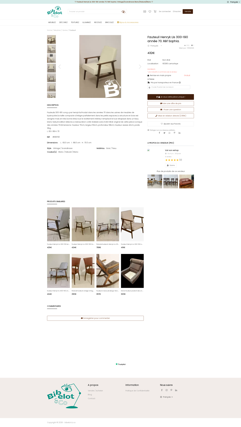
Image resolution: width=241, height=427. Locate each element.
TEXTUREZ (75, 22)
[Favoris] (150, 11)
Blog (90, 394)
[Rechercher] (123, 11)
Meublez (57, 30)
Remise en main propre (160, 75)
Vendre (188, 11)
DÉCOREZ (63, 22)
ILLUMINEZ (87, 22)
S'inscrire (177, 11)
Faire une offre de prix (171, 103)
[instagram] (166, 390)
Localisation (152, 63)
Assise (65, 30)
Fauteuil (72, 30)
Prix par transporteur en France (164, 82)
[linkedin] (176, 390)
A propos (93, 385)
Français (234, 2)
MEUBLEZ (52, 22)
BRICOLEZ (109, 22)
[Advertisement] (95, 171)
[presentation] (60, 66)
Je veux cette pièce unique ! (172, 97)
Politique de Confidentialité (137, 390)
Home (49, 30)
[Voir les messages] (145, 11)
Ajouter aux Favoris (172, 124)
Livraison (162, 70)
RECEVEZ (98, 22)
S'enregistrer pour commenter (96, 318)
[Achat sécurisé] (155, 11)
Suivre (172, 165)
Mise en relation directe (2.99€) (171, 115)
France (151, 79)
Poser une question (172, 109)
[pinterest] (171, 390)
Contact (91, 398)
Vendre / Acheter (95, 390)
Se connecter (165, 11)
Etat (149, 60)
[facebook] (162, 390)
